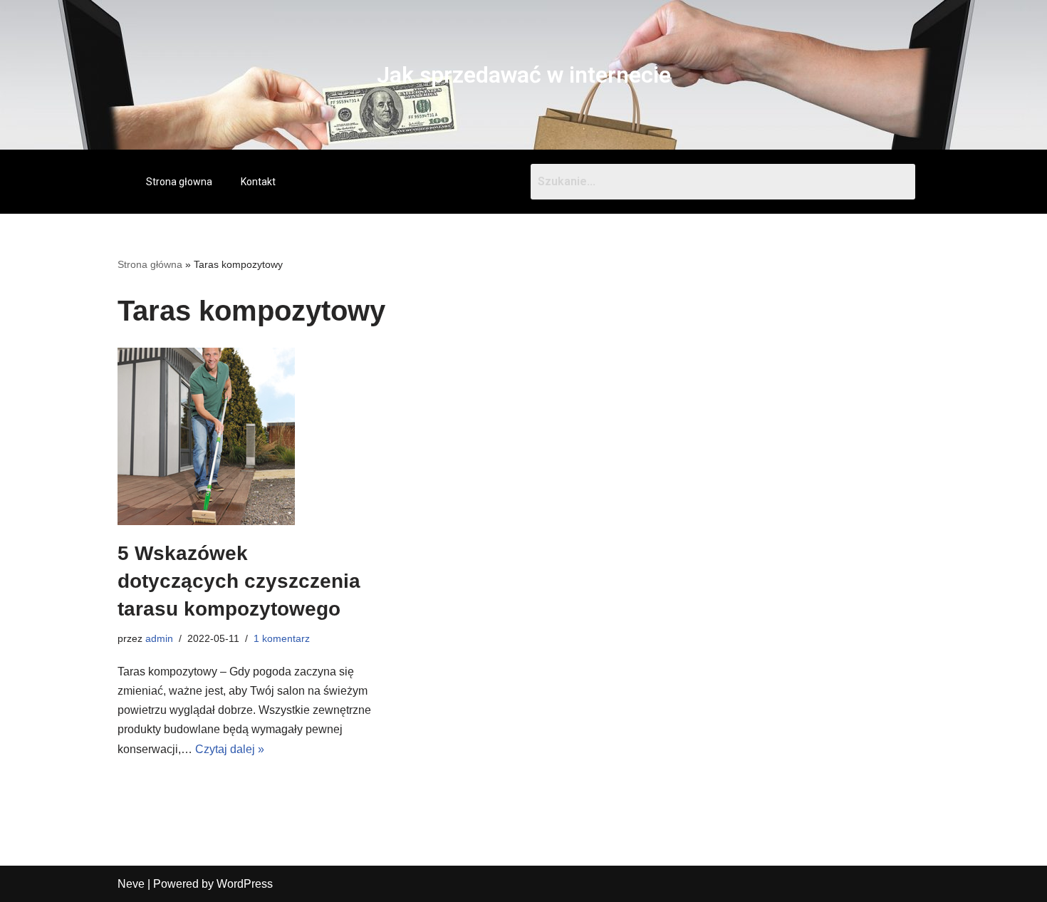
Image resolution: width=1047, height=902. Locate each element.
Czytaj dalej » (229, 749)
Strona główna (150, 264)
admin (159, 638)
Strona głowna (179, 181)
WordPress (245, 884)
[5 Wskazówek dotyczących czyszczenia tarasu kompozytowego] (246, 436)
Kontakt (258, 181)
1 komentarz (282, 638)
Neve (131, 884)
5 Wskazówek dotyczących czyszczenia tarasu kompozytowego (239, 581)
